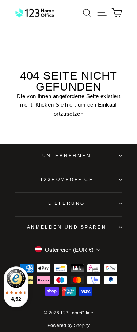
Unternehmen (66, 155)
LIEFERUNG (66, 203)
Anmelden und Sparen (66, 227)
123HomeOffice (67, 179)
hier (69, 105)
